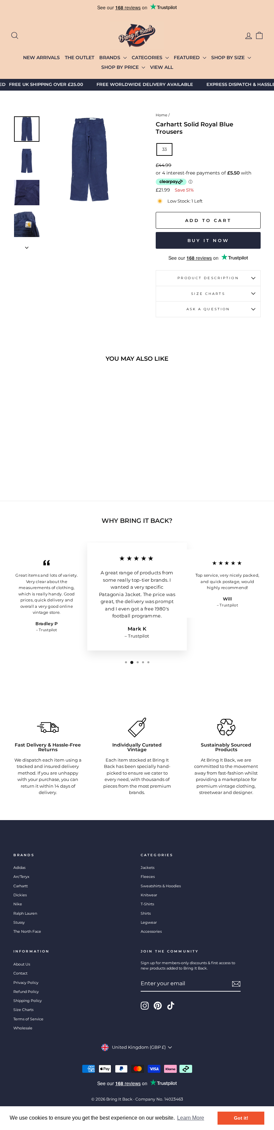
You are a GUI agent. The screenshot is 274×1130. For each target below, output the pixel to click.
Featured (187, 57)
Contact (20, 973)
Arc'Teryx (21, 876)
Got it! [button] (241, 1118)
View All (161, 67)
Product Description (208, 278)
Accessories (151, 931)
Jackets (147, 867)
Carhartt (20, 886)
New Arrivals (41, 57)
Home (161, 115)
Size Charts (208, 294)
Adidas (19, 867)
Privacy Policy (25, 982)
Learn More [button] (190, 1118)
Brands (110, 57)
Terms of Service (28, 1019)
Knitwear (149, 895)
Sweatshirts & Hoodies (161, 886)
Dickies (20, 895)
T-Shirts (147, 904)
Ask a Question (208, 309)
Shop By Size (228, 57)
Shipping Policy (27, 1000)
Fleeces (148, 876)
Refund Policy (26, 991)
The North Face (27, 931)
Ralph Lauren (25, 913)
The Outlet (79, 57)
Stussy (19, 922)
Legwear (149, 922)
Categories (148, 57)
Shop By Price (120, 67)
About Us (21, 964)
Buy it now (208, 240)
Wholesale (22, 1028)
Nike (17, 904)
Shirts (146, 913)
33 (164, 149)
